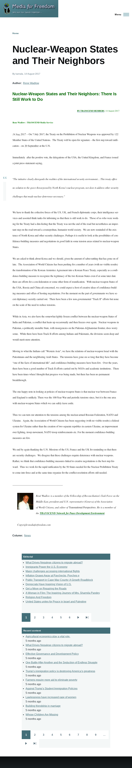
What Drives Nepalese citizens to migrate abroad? (54, 562)
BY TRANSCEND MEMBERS (90, 110)
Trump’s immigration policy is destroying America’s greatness (60, 671)
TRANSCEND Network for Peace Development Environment (72, 513)
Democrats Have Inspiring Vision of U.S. (48, 584)
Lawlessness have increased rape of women (51, 697)
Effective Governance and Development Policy (52, 653)
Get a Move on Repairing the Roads (46, 588)
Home (15, 33)
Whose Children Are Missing (42, 714)
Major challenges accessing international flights (53, 571)
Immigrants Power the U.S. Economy (46, 567)
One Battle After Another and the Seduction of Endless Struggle (61, 662)
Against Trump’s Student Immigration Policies (51, 688)
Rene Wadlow (31, 83)
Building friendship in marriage (43, 706)
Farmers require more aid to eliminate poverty (51, 679)
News (27, 535)
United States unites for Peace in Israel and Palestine (56, 601)
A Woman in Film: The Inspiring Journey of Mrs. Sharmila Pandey (63, 593)
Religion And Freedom (38, 597)
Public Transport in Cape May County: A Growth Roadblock (59, 580)
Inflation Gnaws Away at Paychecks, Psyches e (52, 575)
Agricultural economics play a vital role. (48, 636)
